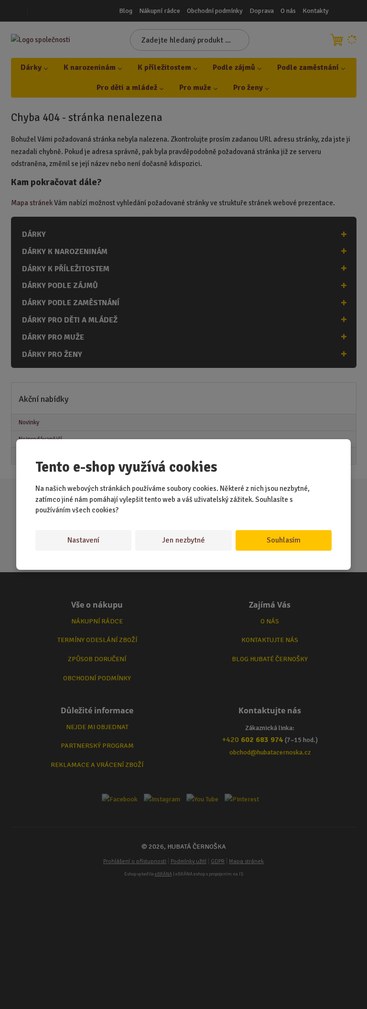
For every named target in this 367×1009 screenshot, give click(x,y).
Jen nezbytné (183, 540)
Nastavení (83, 540)
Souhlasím (284, 540)
